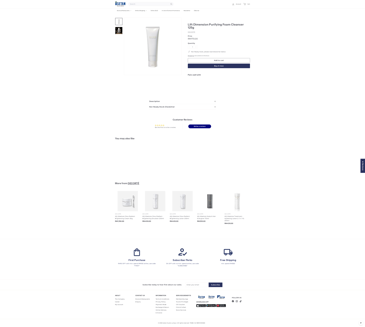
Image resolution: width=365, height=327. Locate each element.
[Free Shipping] (228, 252)
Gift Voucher (180, 304)
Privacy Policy (161, 302)
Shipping (191, 55)
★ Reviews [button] (363, 165)
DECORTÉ (191, 32)
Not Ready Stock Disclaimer (162, 107)
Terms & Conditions (162, 299)
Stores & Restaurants (123, 10)
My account (119, 304)
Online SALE (154, 10)
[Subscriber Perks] (182, 252)
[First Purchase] (137, 252)
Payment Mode (161, 304)
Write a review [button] (200, 126)
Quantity (191, 43)
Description (154, 101)
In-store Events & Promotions (171, 10)
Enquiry (138, 302)
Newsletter (187, 10)
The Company (120, 299)
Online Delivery (161, 310)
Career (117, 302)
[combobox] (150, 4)
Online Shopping (140, 10)
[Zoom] (152, 46)
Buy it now (219, 66)
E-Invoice (159, 313)
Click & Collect (181, 307)
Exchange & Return (162, 307)
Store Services (181, 310)
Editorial (196, 10)
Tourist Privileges (182, 302)
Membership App (182, 299)
